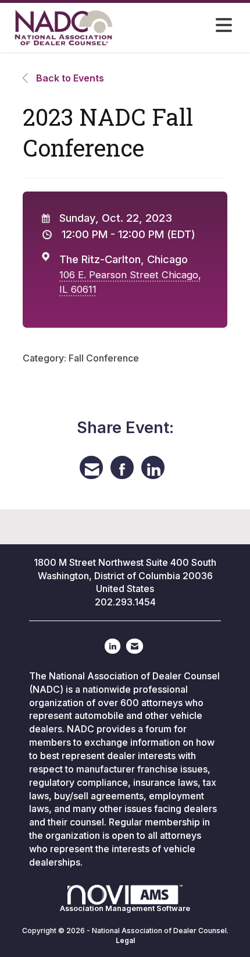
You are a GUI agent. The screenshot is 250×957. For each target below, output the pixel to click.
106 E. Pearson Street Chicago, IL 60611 (130, 282)
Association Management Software (125, 908)
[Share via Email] (91, 467)
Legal (125, 940)
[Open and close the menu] (188, 26)
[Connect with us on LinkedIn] (112, 646)
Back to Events (69, 78)
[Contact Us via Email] (134, 646)
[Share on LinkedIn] (153, 467)
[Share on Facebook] (122, 467)
